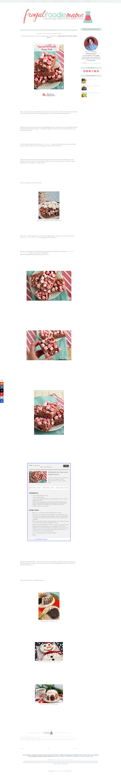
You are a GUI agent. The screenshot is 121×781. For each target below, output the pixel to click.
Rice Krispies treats (47, 144)
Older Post (75, 748)
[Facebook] (2, 387)
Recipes (87, 1)
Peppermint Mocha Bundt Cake (30, 237)
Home (32, 1)
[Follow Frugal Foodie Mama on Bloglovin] (95, 72)
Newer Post (23, 748)
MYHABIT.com (70, 756)
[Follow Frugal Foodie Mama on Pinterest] (89, 72)
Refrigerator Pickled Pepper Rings (93, 92)
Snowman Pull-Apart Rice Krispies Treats (49, 662)
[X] (2, 390)
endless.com (63, 756)
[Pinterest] (2, 394)
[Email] (2, 397)
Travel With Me (58, 1)
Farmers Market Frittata (91, 78)
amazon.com (56, 756)
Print (66, 466)
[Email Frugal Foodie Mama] (98, 72)
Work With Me (74, 1)
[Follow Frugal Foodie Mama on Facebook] (87, 72)
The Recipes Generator (41, 539)
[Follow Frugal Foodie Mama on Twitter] (84, 72)
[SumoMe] (2, 401)
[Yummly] (2, 383)
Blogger (70, 770)
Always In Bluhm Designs (59, 770)
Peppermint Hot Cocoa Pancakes (49, 704)
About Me (44, 1)
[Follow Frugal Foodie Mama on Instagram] (92, 72)
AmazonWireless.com (87, 756)
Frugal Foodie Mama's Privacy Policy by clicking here (62, 759)
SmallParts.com (77, 756)
